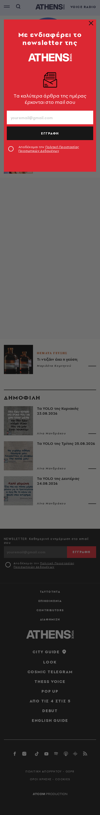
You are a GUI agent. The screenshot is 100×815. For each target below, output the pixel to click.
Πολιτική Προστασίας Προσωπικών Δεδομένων (48, 149)
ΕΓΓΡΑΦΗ (50, 133)
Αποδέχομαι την (48, 149)
